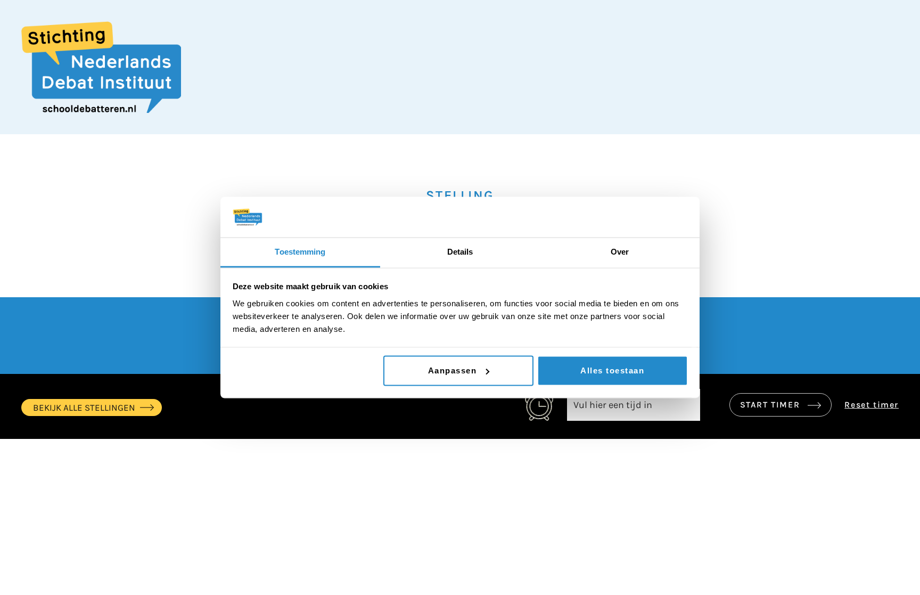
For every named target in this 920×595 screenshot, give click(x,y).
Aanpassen (452, 370)
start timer (771, 405)
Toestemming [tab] (300, 251)
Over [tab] (620, 251)
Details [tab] (460, 251)
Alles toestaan (612, 370)
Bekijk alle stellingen (84, 407)
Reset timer (871, 405)
